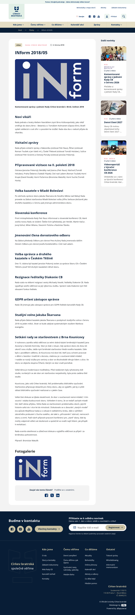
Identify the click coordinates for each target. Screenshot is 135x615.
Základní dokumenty (118, 8)
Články (31, 30)
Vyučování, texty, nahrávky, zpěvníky (70, 568)
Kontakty (45, 579)
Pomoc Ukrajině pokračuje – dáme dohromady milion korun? (67, 2)
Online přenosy (91, 565)
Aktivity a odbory (91, 574)
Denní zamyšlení (70, 555)
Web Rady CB (47, 569)
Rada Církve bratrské (36, 45)
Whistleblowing (112, 560)
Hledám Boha (68, 574)
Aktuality (88, 555)
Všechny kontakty (47, 529)
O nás (44, 555)
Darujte (81, 16)
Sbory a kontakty (48, 560)
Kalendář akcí (90, 569)
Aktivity (103, 8)
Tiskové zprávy (112, 555)
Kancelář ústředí (48, 574)
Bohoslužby (89, 560)
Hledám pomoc (91, 583)
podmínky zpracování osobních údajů (102, 534)
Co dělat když (90, 579)
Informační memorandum (112, 566)
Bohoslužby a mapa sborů (86, 8)
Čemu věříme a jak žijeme (70, 561)
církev (18, 45)
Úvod (20, 30)
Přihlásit (114, 16)
